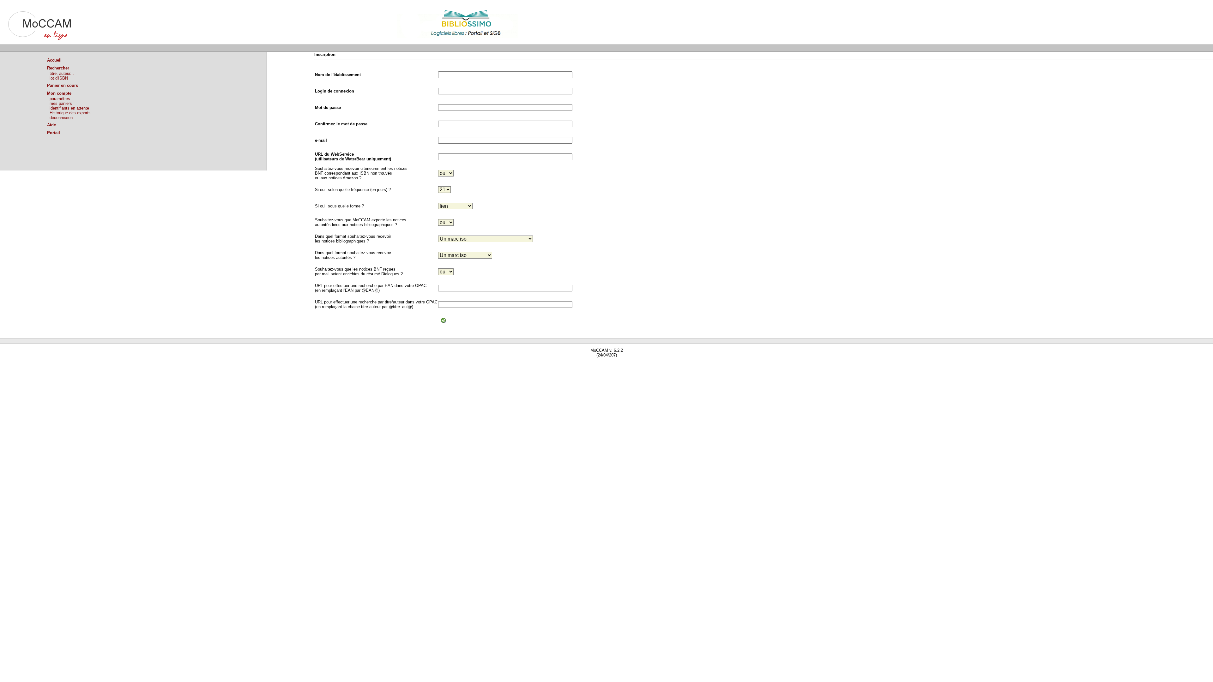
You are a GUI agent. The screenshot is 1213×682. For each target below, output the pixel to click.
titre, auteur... (62, 73)
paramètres (60, 98)
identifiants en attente (69, 108)
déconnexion (61, 117)
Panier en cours (62, 85)
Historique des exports (70, 113)
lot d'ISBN (59, 78)
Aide (51, 125)
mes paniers (61, 103)
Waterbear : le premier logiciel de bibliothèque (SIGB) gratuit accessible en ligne (73, 364)
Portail (53, 132)
